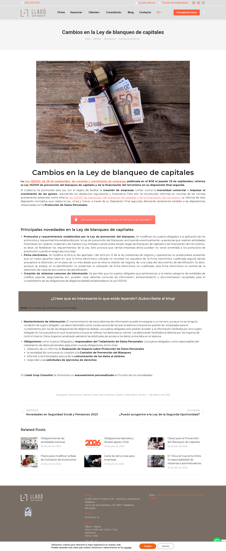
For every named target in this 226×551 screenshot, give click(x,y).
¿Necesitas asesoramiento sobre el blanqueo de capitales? (115, 219)
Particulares (130, 394)
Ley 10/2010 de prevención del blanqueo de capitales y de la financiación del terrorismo (124, 197)
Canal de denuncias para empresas (119, 458)
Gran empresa (106, 394)
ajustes (127, 547)
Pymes (142, 394)
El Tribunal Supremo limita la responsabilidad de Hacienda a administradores (184, 460)
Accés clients (147, 2)
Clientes (86, 394)
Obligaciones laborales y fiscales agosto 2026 (119, 440)
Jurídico (119, 394)
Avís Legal (162, 494)
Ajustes (165, 546)
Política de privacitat (180, 494)
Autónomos (75, 394)
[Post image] (29, 443)
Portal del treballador (175, 2)
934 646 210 (32, 2)
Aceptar (148, 546)
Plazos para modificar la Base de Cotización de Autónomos (58, 458)
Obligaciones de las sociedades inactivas (53, 440)
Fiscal (95, 394)
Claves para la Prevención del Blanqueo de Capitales (184, 440)
